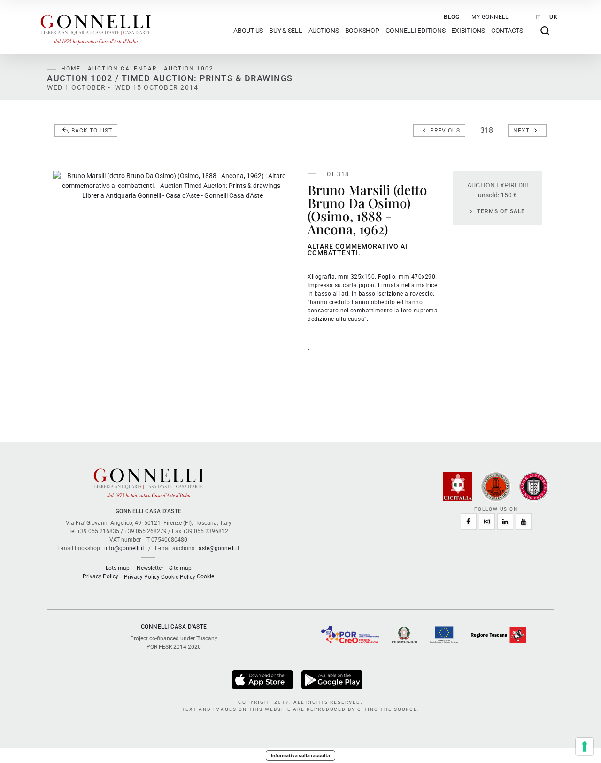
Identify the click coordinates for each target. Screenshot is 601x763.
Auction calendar (122, 68)
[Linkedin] (505, 521)
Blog (452, 17)
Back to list (91, 130)
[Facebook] (469, 521)
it (538, 17)
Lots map (118, 568)
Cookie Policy (178, 577)
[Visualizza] (263, 679)
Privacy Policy (100, 576)
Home (71, 68)
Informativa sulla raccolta (300, 755)
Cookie (205, 576)
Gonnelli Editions (415, 30)
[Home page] (96, 27)
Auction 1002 (189, 68)
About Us (248, 30)
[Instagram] (487, 521)
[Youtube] (524, 521)
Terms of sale (501, 211)
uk (553, 17)
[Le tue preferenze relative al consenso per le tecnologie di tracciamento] (584, 746)
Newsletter (150, 568)
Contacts (507, 30)
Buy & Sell (285, 30)
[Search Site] (545, 31)
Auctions (323, 30)
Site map (180, 568)
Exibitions (468, 30)
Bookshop (362, 30)
